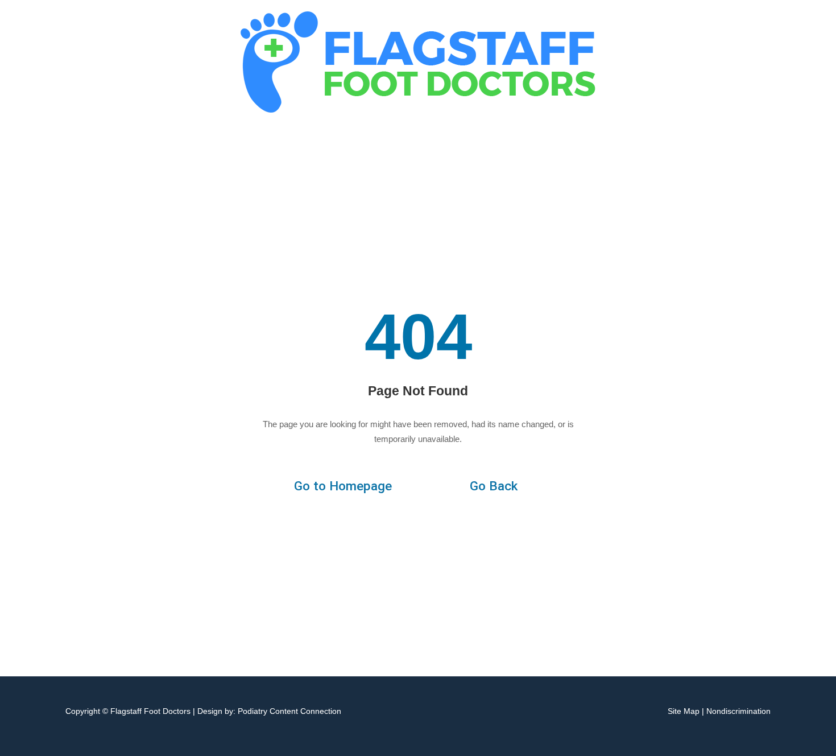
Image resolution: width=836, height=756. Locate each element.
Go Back (494, 486)
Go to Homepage (343, 486)
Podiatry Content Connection (289, 711)
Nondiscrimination (738, 711)
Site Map (684, 711)
